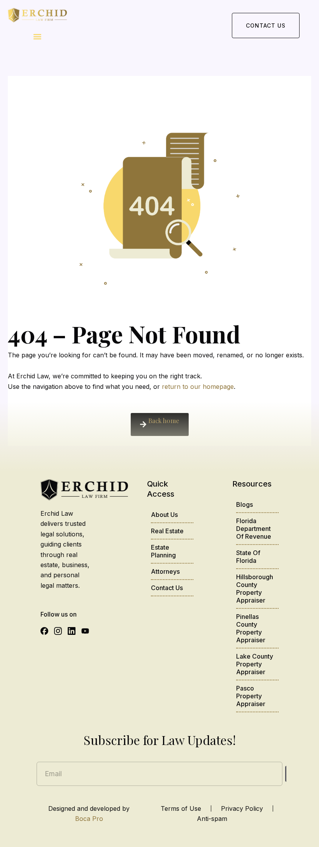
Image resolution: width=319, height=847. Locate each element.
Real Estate (167, 531)
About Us (164, 514)
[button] (37, 36)
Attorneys (165, 571)
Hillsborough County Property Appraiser (254, 588)
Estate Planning (163, 551)
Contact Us (167, 588)
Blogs (244, 504)
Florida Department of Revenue (253, 528)
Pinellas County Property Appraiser (250, 628)
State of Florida (248, 556)
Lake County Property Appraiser (254, 664)
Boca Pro (89, 818)
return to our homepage (198, 386)
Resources (252, 484)
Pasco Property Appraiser (250, 696)
